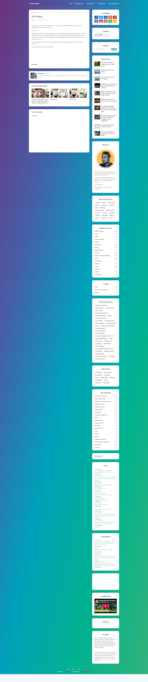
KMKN (96, 207)
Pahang (106, 253)
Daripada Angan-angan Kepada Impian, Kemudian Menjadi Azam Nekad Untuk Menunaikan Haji (40, 101)
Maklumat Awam (106, 423)
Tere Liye (106, 380)
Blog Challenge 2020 (106, 398)
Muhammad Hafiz (99, 210)
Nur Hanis (104, 213)
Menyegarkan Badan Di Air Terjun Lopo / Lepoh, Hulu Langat (108, 133)
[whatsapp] (110, 21)
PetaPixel (96, 554)
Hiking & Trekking (106, 231)
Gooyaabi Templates (85, 671)
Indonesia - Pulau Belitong (106, 290)
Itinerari (106, 292)
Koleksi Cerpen (104, 377)
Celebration (106, 412)
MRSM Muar (102, 207)
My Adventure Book (99, 493)
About (73, 669)
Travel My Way (98, 475)
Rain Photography (99, 346)
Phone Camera (98, 341)
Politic (106, 431)
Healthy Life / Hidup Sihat (106, 415)
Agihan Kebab (98, 490)
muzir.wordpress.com (100, 488)
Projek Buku (112, 377)
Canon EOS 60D (99, 320)
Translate (106, 36)
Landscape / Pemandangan (107, 325)
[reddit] (110, 17)
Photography (98, 343)
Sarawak (106, 269)
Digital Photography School (101, 562)
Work (110, 218)
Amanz (96, 548)
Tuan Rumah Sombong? (101, 504)
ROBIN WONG (97, 469)
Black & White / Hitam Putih (101, 313)
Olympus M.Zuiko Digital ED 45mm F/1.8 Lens (104, 336)
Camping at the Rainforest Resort (103, 495)
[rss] (115, 21)
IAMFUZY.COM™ (98, 512)
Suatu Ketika (104, 215)
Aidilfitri (103, 202)
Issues (106, 417)
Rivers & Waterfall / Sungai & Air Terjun (104, 348)
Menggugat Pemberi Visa (101, 499)
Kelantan (106, 242)
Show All (97, 527)
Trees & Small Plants (100, 359)
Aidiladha (97, 202)
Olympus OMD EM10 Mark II (101, 338)
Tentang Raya (103, 218)
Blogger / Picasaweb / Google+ (106, 401)
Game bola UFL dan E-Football (102, 509)
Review (106, 436)
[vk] (96, 21)
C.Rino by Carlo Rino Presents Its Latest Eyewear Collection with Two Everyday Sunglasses (104, 515)
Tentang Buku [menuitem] (90, 3)
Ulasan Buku (98, 382)
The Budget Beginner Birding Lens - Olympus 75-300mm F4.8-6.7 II (103, 471)
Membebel (106, 425)
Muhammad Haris (110, 210)
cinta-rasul (97, 483)
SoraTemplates (67, 671)
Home (33, 12)
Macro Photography (100, 333)
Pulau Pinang (106, 261)
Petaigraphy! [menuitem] (101, 3)
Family (96, 205)
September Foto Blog (109, 351)
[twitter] (101, 17)
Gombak (111, 205)
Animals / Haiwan (99, 308)
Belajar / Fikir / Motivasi (106, 396)
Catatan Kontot (106, 409)
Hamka (97, 377)
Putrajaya (106, 263)
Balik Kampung (111, 202)
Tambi (96, 218)
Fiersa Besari (107, 375)
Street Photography (99, 353)
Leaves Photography (100, 328)
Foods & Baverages (109, 320)
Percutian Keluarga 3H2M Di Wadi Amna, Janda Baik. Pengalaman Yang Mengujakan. (108, 118)
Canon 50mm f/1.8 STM (100, 318)
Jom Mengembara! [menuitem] (113, 3)
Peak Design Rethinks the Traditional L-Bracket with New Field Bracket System (104, 565)
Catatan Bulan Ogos (106, 407)
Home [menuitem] (70, 3)
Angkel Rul (35, 20)
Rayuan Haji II (54, 99)
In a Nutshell (97, 503)
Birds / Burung (98, 310)
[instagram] (101, 21)
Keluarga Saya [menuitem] (79, 3)
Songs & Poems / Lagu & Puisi (106, 442)
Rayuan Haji (72, 99)
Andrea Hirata (98, 372)
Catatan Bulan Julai (106, 404)
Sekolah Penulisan (99, 521)
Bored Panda (97, 540)
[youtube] (106, 21)
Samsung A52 (98, 351)
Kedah (106, 236)
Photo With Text (107, 341)
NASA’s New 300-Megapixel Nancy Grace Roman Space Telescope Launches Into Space (105, 557)
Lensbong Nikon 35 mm (100, 331)
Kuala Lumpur (106, 245)
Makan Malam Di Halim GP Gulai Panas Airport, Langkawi (109, 100)
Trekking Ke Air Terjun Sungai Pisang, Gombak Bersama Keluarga (109, 85)
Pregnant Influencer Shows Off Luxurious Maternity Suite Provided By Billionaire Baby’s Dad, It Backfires (105, 543)
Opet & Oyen (112, 213)
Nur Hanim (97, 213)
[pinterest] (115, 17)
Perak (106, 258)
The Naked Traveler (99, 498)
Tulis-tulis (106, 447)
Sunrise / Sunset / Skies (100, 356)
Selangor (106, 272)
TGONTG (111, 215)
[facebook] (96, 17)
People (110, 338)
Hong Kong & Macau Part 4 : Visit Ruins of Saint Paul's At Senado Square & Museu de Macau (105, 478)
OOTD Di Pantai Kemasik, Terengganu (108, 78)
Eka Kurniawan (98, 375)
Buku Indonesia (107, 372)
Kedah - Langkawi (106, 239)
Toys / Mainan (111, 356)
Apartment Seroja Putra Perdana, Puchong (107, 125)
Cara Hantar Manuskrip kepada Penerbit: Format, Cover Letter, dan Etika (105, 523)
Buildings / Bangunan (100, 315)
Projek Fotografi (107, 343)
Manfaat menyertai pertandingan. (103, 485)
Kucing (97, 325)
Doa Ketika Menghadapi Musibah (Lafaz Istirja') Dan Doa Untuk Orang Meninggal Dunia (108, 108)
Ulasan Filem (106, 382)
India (106, 287)
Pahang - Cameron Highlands (106, 255)
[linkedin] (106, 17)
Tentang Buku (98, 380)
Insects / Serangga (110, 323)
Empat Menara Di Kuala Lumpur (107, 71)
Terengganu (106, 274)
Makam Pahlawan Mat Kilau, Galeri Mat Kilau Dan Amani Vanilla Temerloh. (108, 93)
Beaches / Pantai (110, 308)
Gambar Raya (104, 205)
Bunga (109, 315)
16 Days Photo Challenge (101, 305)
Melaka (106, 247)
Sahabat (97, 215)
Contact (79, 669)
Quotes (106, 434)
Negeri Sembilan (106, 250)
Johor (106, 234)
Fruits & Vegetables (99, 323)
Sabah (106, 266)
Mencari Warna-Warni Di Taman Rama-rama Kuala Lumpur (107, 64)
